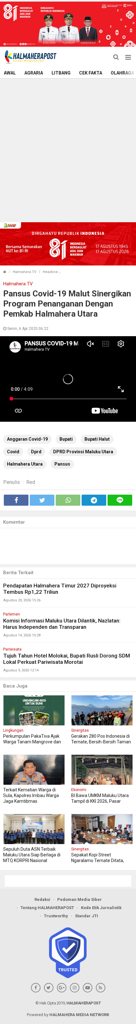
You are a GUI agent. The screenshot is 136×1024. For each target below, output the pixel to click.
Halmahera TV (24, 272)
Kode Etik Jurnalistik (101, 908)
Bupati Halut (97, 439)
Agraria (33, 72)
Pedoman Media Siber (79, 899)
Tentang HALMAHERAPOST (47, 908)
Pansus (62, 464)
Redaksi (42, 899)
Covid (13, 451)
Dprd (36, 451)
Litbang (61, 72)
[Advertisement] (68, 149)
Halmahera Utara (25, 464)
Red (30, 482)
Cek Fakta (90, 72)
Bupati (66, 439)
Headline (50, 272)
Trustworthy (56, 916)
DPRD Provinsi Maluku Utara (83, 451)
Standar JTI (86, 916)
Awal (10, 72)
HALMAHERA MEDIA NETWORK (79, 1014)
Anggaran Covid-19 (27, 439)
